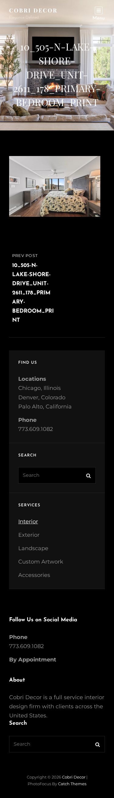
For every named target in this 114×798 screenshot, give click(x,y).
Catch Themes (72, 783)
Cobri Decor (33, 10)
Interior (28, 521)
